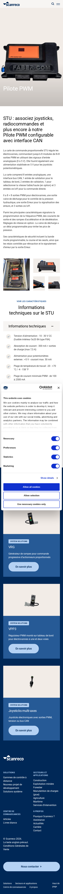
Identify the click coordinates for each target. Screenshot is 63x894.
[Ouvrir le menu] (58, 4)
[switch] (55, 447)
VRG (11, 547)
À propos (38, 811)
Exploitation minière (43, 784)
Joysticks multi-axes (22, 711)
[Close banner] (59, 388)
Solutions (9, 772)
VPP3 (12, 629)
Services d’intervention (44, 805)
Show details (47, 478)
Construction (39, 780)
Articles (7, 819)
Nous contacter (30, 866)
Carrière (37, 827)
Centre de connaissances (12, 812)
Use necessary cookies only (31, 504)
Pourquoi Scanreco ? (44, 816)
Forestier (37, 787)
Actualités (38, 823)
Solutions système (12, 791)
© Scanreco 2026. (12, 838)
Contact (37, 830)
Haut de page (55, 885)
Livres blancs (10, 822)
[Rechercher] (52, 4)
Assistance (39, 819)
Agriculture (38, 798)
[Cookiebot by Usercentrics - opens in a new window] (39, 388)
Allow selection (31, 495)
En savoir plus (24, 566)
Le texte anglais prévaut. (15, 842)
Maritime (37, 801)
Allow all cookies (31, 487)
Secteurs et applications (40, 774)
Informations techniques (27, 326)
